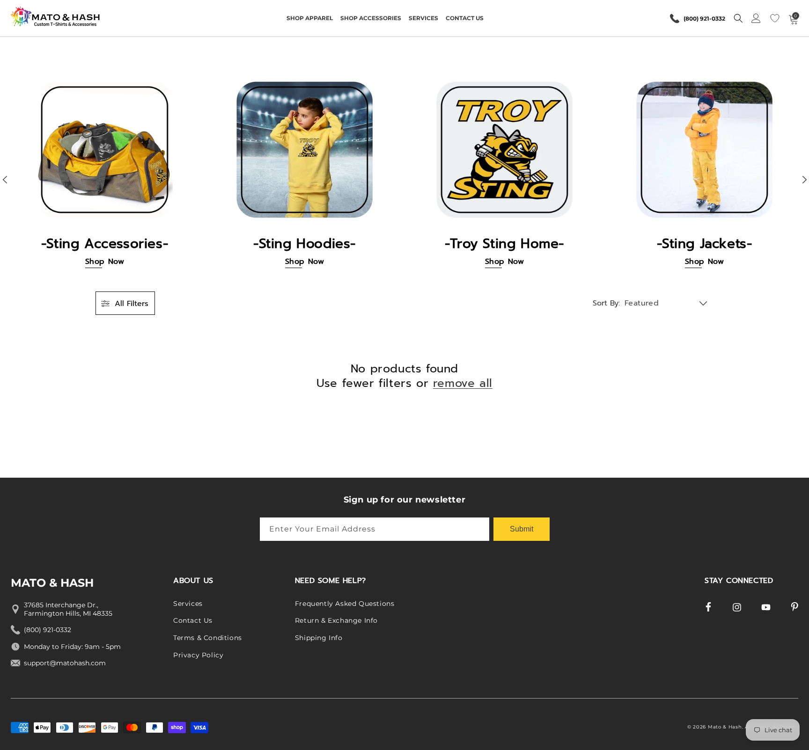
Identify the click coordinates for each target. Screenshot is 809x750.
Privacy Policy (198, 655)
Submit (521, 528)
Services (188, 603)
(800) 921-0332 (704, 18)
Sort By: (606, 303)
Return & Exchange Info (336, 621)
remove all (463, 383)
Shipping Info (319, 637)
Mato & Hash (725, 727)
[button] (310, 18)
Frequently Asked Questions (345, 603)
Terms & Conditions (207, 637)
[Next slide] (804, 179)
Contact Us (193, 621)
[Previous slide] (4, 179)
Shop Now (105, 262)
